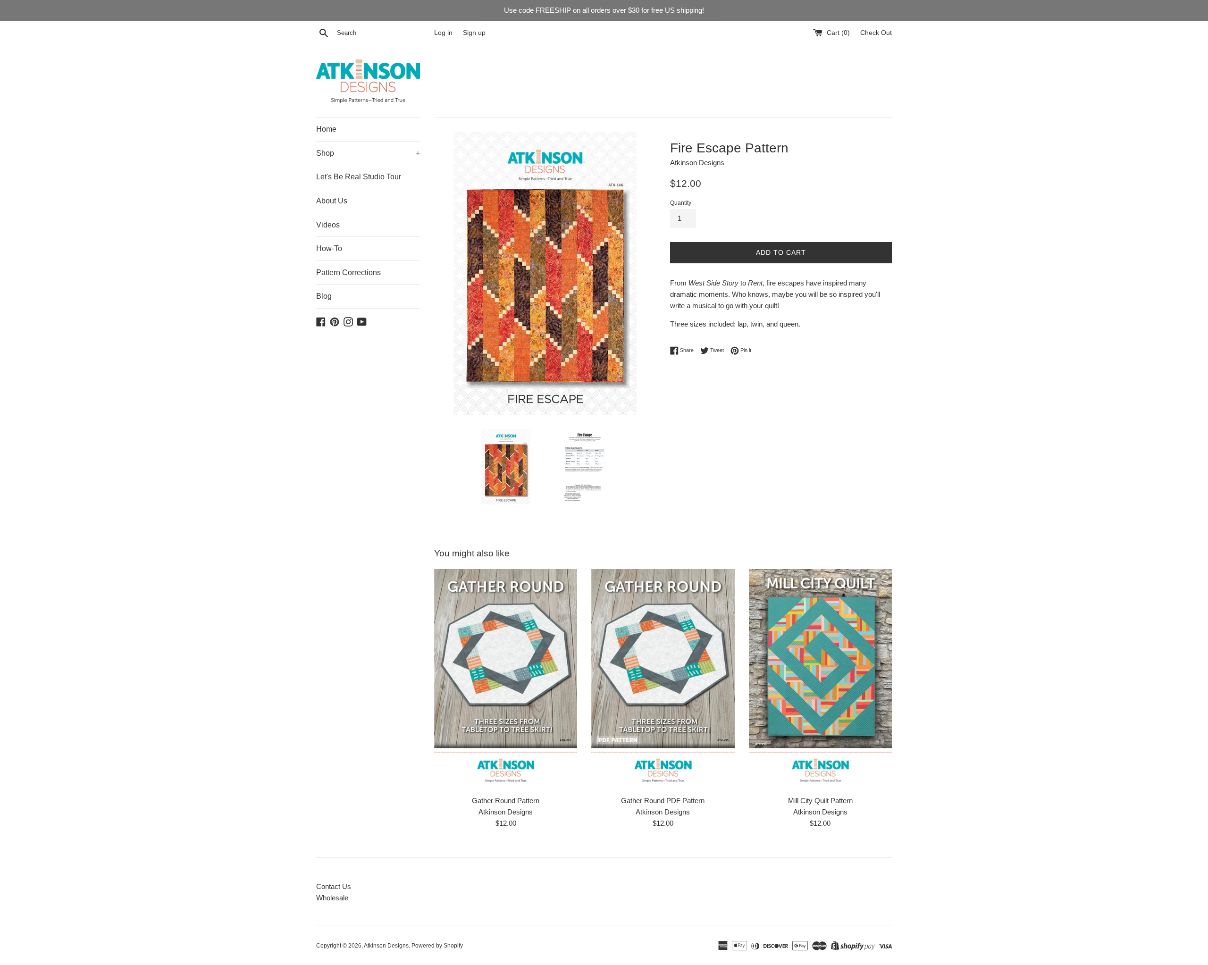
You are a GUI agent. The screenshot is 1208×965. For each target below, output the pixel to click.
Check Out (876, 32)
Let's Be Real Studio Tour (358, 177)
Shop (368, 153)
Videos (328, 225)
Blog (324, 296)
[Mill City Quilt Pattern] (820, 679)
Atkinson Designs (386, 945)
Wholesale (332, 898)
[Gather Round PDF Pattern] (662, 679)
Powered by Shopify (437, 945)
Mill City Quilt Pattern (820, 801)
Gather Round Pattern (505, 801)
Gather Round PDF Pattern (663, 801)
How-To (329, 248)
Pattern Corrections (348, 273)
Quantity (680, 203)
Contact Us (333, 886)
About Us (331, 201)
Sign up (474, 32)
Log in (443, 32)
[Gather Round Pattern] (505, 679)
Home (326, 129)
